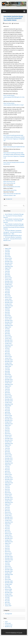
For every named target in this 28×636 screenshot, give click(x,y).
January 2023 (8, 318)
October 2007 (8, 594)
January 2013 (8, 515)
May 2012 (7, 528)
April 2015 (7, 471)
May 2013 (7, 509)
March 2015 (8, 473)
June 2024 (7, 291)
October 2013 (8, 500)
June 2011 (7, 546)
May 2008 (7, 586)
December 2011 (9, 536)
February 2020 (8, 376)
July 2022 (7, 328)
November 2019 (9, 381)
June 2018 (7, 409)
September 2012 (9, 522)
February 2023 (8, 317)
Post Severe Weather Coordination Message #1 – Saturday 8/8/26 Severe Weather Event (12, 238)
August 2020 (8, 366)
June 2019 (7, 389)
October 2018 (8, 402)
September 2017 (9, 423)
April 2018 (7, 412)
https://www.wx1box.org (9, 183)
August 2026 (8, 248)
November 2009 (9, 571)
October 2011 (8, 540)
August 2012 (8, 523)
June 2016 (7, 448)
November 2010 (9, 558)
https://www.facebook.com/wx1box (11, 186)
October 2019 (8, 382)
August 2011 (8, 543)
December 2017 (9, 418)
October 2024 (8, 284)
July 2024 (7, 289)
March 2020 (8, 374)
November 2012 (9, 518)
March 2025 (8, 276)
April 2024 (7, 294)
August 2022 (8, 327)
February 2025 (8, 277)
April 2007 (7, 602)
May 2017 (7, 430)
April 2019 (7, 392)
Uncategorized (9, 199)
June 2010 (7, 564)
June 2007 (7, 599)
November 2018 (9, 400)
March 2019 (8, 394)
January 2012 (8, 535)
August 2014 (8, 484)
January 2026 (8, 259)
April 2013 (7, 510)
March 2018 (8, 414)
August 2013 (8, 504)
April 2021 (7, 353)
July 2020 (7, 368)
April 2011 (7, 550)
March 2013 (8, 512)
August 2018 (8, 405)
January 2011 (8, 554)
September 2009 (9, 574)
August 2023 (8, 307)
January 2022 (8, 338)
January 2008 (8, 591)
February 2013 (8, 514)
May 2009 (7, 576)
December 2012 (9, 517)
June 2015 (7, 468)
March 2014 (8, 492)
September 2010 (9, 559)
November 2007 (9, 592)
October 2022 (8, 323)
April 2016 (7, 451)
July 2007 (7, 597)
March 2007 (8, 604)
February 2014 (8, 494)
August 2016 (8, 445)
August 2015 (8, 464)
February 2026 (8, 258)
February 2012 (8, 533)
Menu (4, 11)
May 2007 (7, 600)
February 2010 (8, 568)
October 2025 (8, 264)
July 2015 (7, 466)
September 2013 (9, 502)
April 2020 (7, 373)
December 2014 (9, 477)
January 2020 (8, 377)
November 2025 (9, 263)
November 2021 (9, 341)
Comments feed (8, 625)
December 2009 (9, 569)
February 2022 (8, 337)
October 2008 (8, 584)
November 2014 (9, 479)
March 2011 (8, 551)
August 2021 (8, 346)
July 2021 (7, 348)
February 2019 (8, 396)
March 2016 (8, 453)
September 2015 (9, 463)
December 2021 (9, 340)
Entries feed (8, 623)
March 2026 (8, 256)
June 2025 (7, 271)
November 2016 (9, 440)
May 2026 (7, 253)
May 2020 (7, 371)
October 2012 (8, 520)
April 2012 (7, 530)
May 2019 (7, 391)
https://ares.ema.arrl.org (9, 181)
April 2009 (7, 577)
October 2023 (8, 304)
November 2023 (9, 302)
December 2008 (9, 581)
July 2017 (7, 427)
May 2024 (7, 292)
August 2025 (8, 268)
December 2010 (9, 556)
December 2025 (9, 261)
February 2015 (8, 474)
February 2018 (8, 415)
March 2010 (8, 566)
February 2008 (8, 589)
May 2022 (7, 332)
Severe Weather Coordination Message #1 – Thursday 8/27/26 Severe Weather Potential (13, 216)
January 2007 (8, 605)
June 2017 (7, 428)
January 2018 (8, 417)
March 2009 (8, 579)
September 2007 (9, 595)
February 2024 (8, 297)
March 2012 (8, 532)
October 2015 (8, 461)
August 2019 (8, 386)
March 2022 (8, 335)
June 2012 (7, 527)
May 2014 (7, 489)
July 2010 (7, 563)
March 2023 (8, 315)
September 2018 (9, 404)
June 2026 (7, 251)
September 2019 (9, 384)
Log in (6, 621)
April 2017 (7, 432)
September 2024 (9, 286)
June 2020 (7, 369)
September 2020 (9, 364)
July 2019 (7, 387)
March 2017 (8, 433)
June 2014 (7, 487)
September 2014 (9, 482)
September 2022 (9, 325)
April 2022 (7, 333)
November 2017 (9, 420)
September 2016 (9, 443)
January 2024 (8, 299)
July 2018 (7, 407)
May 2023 (7, 312)
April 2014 (7, 491)
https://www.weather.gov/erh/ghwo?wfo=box (14, 146)
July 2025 (7, 269)
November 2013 (9, 499)
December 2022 (9, 320)
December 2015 (9, 458)
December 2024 (9, 281)
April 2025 (7, 274)
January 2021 (8, 358)
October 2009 (8, 573)
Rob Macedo (16, 23)
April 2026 (7, 255)
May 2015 (7, 469)
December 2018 (9, 399)
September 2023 (9, 305)
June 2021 (7, 350)
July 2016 (7, 446)
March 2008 (8, 587)
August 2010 (8, 561)
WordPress (13, 632)
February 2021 (8, 356)
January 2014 (8, 495)
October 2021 (8, 343)
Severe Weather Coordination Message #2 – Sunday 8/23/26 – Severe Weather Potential (13, 220)
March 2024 (8, 296)
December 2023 (9, 300)
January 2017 (8, 436)
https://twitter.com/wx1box (10, 190)
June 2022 (7, 330)
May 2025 (7, 273)
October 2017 (8, 422)
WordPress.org (8, 626)
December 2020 (9, 359)
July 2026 (7, 250)
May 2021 (7, 351)
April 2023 (7, 314)
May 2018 (7, 410)
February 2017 (8, 435)
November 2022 (9, 322)
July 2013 (7, 505)
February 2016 (8, 454)
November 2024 (9, 282)
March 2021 (8, 355)
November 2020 (9, 361)
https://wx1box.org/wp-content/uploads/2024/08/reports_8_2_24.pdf (13, 97)
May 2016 (7, 450)
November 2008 (9, 582)
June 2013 (7, 507)
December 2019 (9, 379)
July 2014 (7, 486)
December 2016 (9, 438)
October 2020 (8, 363)
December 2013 (9, 497)
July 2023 (7, 309)
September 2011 (9, 541)
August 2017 (8, 425)
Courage (20, 632)
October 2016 (8, 441)
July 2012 (7, 525)
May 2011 (7, 548)
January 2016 (8, 456)
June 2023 (7, 310)
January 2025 (8, 279)
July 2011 (7, 545)
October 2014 (8, 481)
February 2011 (8, 553)
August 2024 (8, 287)
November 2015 (9, 459)
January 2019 (8, 397)
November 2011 (9, 538)
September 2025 (9, 266)
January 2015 (8, 476)
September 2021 (9, 345)
